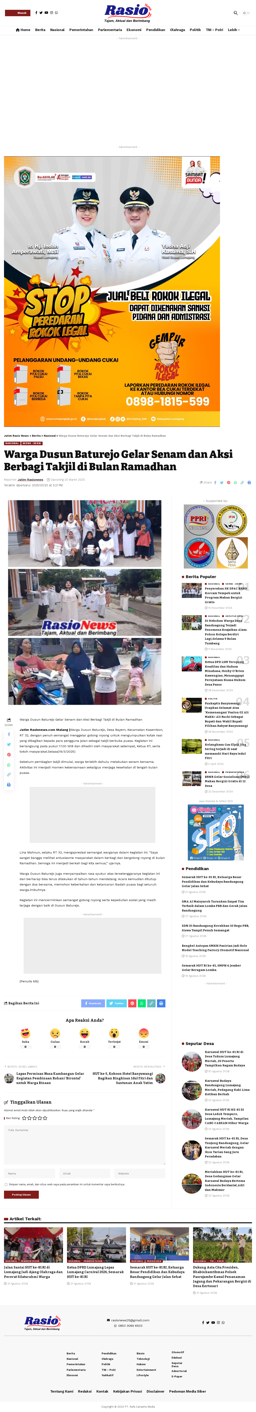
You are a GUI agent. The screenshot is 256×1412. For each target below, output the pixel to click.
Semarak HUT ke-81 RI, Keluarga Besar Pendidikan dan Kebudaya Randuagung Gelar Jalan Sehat (212, 881)
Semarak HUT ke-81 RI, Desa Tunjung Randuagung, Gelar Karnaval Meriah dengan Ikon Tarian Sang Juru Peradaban (227, 1147)
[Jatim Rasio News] (128, 13)
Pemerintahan (234, 772)
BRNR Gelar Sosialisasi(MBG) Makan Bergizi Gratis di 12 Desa (227, 781)
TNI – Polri (217, 1261)
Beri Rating (13, 1118)
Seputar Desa (234, 616)
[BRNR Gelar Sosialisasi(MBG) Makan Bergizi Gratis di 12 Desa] (192, 778)
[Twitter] (41, 12)
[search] (236, 13)
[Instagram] (51, 12)
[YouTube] (46, 12)
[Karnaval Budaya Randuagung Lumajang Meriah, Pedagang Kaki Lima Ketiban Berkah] (192, 1090)
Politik (213, 699)
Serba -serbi (32, 443)
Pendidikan (154, 1261)
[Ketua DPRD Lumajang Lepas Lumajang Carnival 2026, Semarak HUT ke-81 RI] (96, 1245)
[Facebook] (36, 12)
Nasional (12, 443)
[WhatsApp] (56, 12)
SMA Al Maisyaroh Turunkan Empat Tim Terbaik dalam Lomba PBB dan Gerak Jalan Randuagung (214, 906)
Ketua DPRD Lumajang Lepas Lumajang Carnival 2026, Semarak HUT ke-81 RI (95, 1272)
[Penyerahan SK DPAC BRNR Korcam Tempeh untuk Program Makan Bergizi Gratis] (192, 590)
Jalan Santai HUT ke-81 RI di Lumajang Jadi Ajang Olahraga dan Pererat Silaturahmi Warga (33, 1272)
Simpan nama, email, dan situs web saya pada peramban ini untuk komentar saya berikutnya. (67, 1184)
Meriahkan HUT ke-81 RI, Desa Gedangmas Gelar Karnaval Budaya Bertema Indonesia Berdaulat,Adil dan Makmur (225, 1180)
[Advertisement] (92, 815)
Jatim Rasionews (30, 479)
